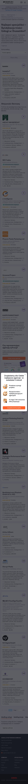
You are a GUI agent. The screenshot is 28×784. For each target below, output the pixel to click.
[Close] (25, 374)
